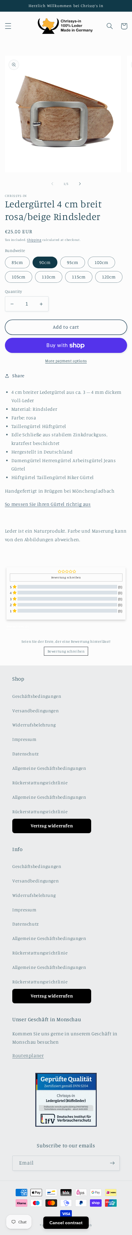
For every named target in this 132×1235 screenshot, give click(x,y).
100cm (101, 262)
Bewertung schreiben (66, 651)
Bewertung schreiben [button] (66, 577)
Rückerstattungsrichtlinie (40, 782)
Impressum (24, 739)
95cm (72, 262)
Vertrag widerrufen (52, 826)
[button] (8, 26)
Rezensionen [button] (17, 626)
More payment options (66, 360)
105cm (18, 276)
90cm (45, 262)
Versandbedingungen (35, 710)
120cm (109, 276)
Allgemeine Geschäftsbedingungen (49, 768)
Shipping (34, 240)
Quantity (13, 291)
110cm (49, 276)
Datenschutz (25, 753)
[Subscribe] (112, 1163)
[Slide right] (80, 183)
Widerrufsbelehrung (34, 724)
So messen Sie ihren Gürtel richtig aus (48, 504)
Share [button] (18, 375)
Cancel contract (66, 1222)
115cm (79, 276)
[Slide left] (52, 183)
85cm (17, 262)
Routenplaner (28, 1055)
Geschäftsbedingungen (36, 696)
